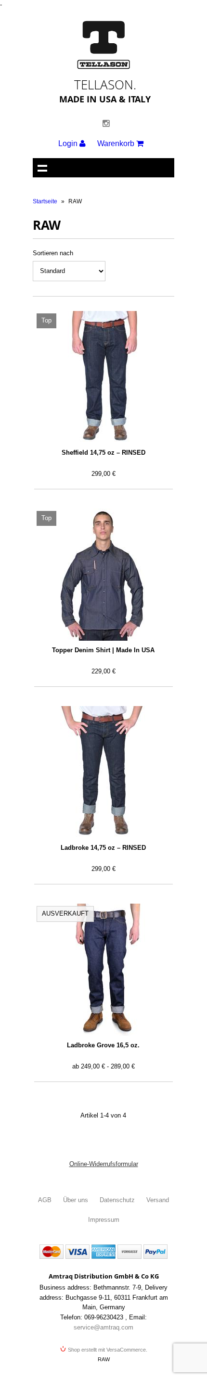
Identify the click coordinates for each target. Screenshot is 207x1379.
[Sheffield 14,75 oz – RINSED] (103, 377)
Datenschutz (117, 1200)
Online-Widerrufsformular (103, 1164)
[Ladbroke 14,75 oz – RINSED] (103, 772)
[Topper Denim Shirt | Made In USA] (103, 575)
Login (68, 143)
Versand (157, 1200)
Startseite (45, 201)
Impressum (103, 1219)
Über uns (75, 1200)
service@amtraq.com (103, 1327)
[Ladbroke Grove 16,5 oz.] (103, 970)
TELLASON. (105, 84)
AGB (45, 1200)
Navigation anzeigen (42, 167)
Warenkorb (116, 143)
